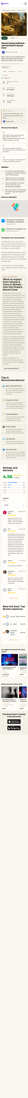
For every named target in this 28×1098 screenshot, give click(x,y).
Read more (5, 67)
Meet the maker (10, 121)
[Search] (22, 3)
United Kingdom (6, 10)
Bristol (13, 10)
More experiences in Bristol (11, 368)
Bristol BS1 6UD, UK (10, 224)
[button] (14, 24)
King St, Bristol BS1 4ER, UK (12, 231)
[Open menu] (25, 3)
